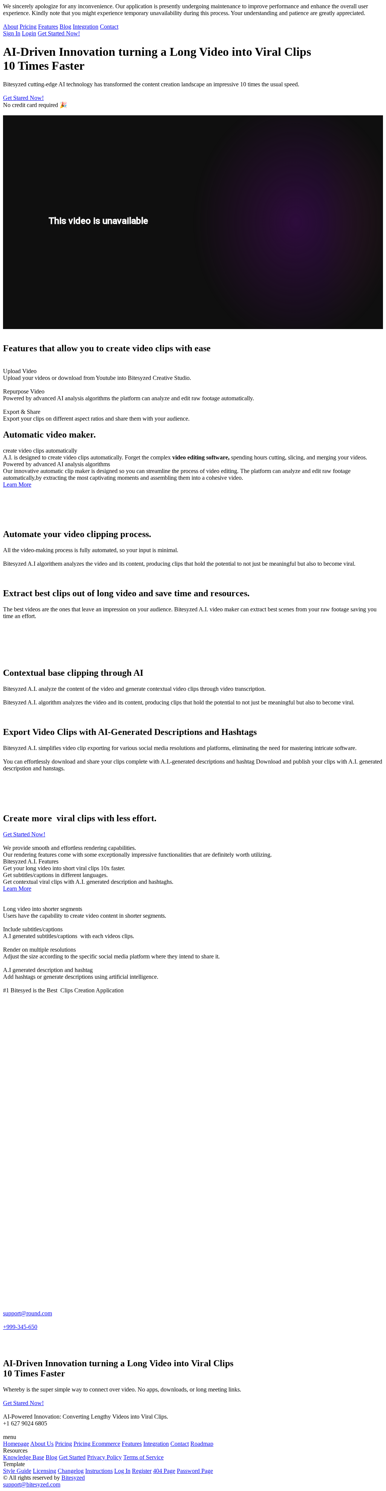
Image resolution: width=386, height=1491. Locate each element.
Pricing (28, 26)
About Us (42, 1443)
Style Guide (17, 1471)
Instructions (99, 1471)
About (10, 26)
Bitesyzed (73, 1477)
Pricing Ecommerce (97, 1443)
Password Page (195, 1471)
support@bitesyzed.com (31, 1484)
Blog (65, 26)
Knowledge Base (23, 1457)
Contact (109, 26)
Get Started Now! (59, 33)
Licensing (44, 1471)
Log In (122, 1471)
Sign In (11, 33)
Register (142, 1471)
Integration (85, 26)
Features (48, 26)
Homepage (16, 1443)
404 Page (164, 1471)
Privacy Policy (104, 1457)
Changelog (71, 1471)
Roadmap (201, 1443)
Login (29, 33)
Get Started (72, 1457)
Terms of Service (143, 1457)
